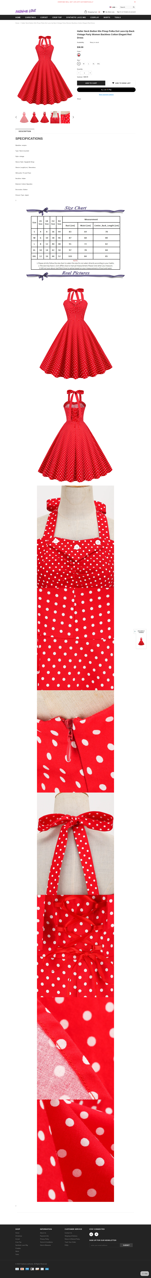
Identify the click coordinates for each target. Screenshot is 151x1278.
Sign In (119, 12)
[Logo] (25, 11)
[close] (135, 2)
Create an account (130, 12)
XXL (98, 64)
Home (17, 23)
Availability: (80, 42)
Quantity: (80, 69)
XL (94, 64)
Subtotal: (80, 77)
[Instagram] (91, 1234)
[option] (44, 69)
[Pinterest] (96, 1234)
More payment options (106, 94)
